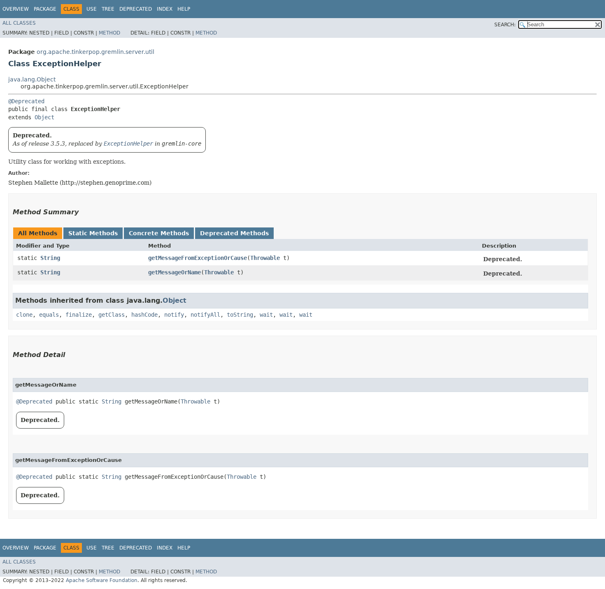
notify (174, 314)
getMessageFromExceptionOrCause (197, 258)
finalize (78, 314)
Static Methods (93, 233)
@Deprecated (26, 101)
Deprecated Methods (234, 233)
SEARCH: (505, 25)
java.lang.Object (32, 79)
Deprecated (135, 9)
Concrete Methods (159, 233)
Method (109, 33)
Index (164, 9)
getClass (111, 314)
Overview (15, 9)
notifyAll (205, 314)
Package (45, 9)
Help (183, 9)
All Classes (19, 23)
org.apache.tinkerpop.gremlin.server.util (95, 52)
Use (91, 9)
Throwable (265, 258)
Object (44, 117)
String (50, 258)
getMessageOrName (174, 272)
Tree (108, 9)
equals (49, 314)
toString (240, 314)
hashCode (144, 314)
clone (24, 314)
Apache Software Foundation (101, 580)
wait (266, 314)
